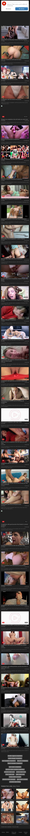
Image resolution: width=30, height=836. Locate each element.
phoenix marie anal (9, 772)
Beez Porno (16, 786)
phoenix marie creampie (9, 779)
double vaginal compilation (15, 755)
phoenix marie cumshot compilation (15, 769)
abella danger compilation (15, 758)
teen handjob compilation (8, 760)
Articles (3, 832)
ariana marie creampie (15, 776)
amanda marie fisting (15, 781)
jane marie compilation (15, 767)
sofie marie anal (20, 774)
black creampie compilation (15, 763)
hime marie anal (10, 774)
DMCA (7, 832)
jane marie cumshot (22, 779)
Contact (20, 832)
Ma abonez (21, 8)
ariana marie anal (20, 772)
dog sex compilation (22, 760)
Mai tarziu (8, 8)
